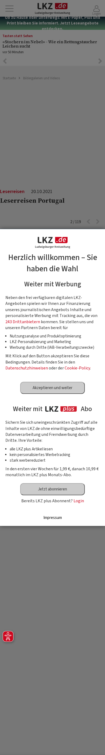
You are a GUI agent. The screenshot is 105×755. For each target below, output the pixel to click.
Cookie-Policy (77, 368)
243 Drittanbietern (22, 322)
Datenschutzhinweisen (26, 368)
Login (79, 501)
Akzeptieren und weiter (52, 388)
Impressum (52, 518)
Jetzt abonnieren (52, 489)
